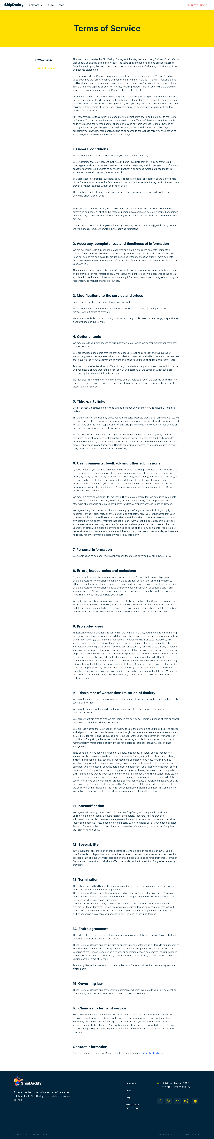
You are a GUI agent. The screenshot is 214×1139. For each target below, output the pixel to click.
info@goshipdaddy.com (151, 1053)
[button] (35, 5)
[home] (15, 5)
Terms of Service (42, 1135)
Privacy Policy (21, 1135)
